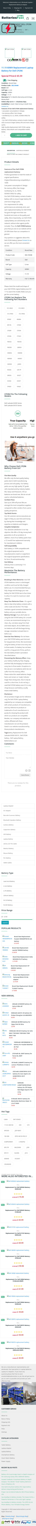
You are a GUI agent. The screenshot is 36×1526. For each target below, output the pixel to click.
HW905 (9, 364)
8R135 (9, 325)
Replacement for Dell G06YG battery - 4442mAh (18, 1326)
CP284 (19, 325)
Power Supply (5, 1461)
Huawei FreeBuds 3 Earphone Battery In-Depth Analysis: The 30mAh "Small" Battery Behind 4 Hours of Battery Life (16, 1481)
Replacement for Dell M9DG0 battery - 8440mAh (18, 1188)
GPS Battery (7, 834)
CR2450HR (7, 1164)
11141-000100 (8, 1125)
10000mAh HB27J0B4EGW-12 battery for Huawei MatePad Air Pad (23, 1044)
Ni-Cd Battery (7, 900)
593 (20, 1125)
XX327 (19, 375)
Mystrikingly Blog (22, 1516)
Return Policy (7, 8)
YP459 (9, 386)
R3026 (9, 370)
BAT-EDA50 (16, 1119)
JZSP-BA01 (18, 1130)
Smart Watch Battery (8, 1458)
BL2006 (16, 1153)
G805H (19, 347)
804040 (6, 1158)
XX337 (19, 381)
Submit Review (25, 775)
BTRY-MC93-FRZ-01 (21, 1136)
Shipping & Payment (22, 150)
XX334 (9, 381)
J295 (28, 1147)
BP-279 (6, 1147)
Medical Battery (8, 848)
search (5, 923)
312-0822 (10, 308)
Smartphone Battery (7, 1455)
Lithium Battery (8, 895)
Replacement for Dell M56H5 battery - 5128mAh (18, 1211)
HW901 (20, 358)
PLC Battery (7, 858)
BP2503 (6, 1130)
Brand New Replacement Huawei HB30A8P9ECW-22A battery (23, 939)
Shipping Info (5, 1422)
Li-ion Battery (7, 886)
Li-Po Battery (7, 891)
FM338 (9, 347)
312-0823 (21, 308)
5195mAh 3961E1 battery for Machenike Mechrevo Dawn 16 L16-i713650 (21, 1101)
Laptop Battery (17, 30)
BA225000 (17, 1147)
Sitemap (4, 1432)
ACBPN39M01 (8, 1142)
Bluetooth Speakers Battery (12, 820)
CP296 (9, 336)
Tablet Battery (5, 1445)
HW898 (20, 353)
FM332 (9, 342)
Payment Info (29, 8)
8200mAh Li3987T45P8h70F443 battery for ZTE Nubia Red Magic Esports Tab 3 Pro (25, 1087)
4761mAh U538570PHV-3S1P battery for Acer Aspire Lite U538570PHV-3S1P (22, 1074)
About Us (4, 1415)
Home (8, 30)
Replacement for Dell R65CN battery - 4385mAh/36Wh (18, 1349)
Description (11, 150)
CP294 (19, 330)
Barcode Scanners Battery (11, 815)
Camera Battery (8, 825)
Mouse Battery (8, 853)
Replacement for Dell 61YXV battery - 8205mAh (18, 1234)
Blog (18, 10)
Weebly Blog (10, 1516)
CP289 (9, 330)
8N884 (19, 319)
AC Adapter (7, 811)
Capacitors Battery (9, 829)
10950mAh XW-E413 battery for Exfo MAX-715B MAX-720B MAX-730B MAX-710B (21, 1033)
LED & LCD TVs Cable (10, 844)
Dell (26, 30)
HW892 (9, 353)
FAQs (3, 1429)
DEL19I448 (15, 85)
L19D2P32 (22, 1142)
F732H (19, 336)
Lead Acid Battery (9, 881)
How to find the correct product (18, 154)
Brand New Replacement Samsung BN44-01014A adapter (21, 977)
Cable (6, 1119)
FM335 (19, 342)
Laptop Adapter (8, 806)
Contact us (4, 106)
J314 (26, 1153)
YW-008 (6, 1136)
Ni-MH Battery (8, 905)
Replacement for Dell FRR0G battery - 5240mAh (18, 1303)
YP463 (19, 386)
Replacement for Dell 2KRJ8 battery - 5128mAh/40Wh (18, 1280)
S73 (28, 1125)
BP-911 (6, 1153)
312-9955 (10, 314)
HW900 (9, 358)
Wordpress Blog (8, 1519)
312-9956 (22, 314)
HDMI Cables (7, 863)
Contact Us (25, 240)
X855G (9, 375)
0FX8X (9, 319)
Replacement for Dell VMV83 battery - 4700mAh (18, 1257)
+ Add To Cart (21, 135)
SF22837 (17, 1158)
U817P (19, 370)
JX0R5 (19, 364)
